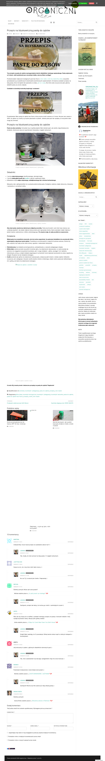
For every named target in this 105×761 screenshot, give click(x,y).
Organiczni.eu (86, 130)
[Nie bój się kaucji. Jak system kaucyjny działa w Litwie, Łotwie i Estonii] (63, 415)
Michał (16, 584)
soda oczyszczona (84, 277)
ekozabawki (82, 241)
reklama (88, 272)
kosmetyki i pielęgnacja (28, 33)
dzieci (80, 236)
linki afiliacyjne (82, 253)
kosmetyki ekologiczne (29, 394)
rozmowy (94, 272)
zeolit (30, 396)
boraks (90, 223)
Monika (16, 664)
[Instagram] (54, 22)
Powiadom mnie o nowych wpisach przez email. (22, 740)
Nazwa (9, 725)
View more (60, 5)
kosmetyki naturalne (57, 394)
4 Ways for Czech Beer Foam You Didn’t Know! (41, 622)
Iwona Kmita (18, 691)
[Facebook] (51, 22)
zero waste (58, 391)
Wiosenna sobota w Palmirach (41, 700)
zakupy (89, 284)
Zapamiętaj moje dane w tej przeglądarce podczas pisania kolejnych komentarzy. (32, 732)
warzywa (81, 282)
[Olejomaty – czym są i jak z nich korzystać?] (40, 467)
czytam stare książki (84, 228)
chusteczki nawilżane (84, 226)
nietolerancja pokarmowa (90, 255)
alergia (81, 223)
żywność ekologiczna (84, 289)
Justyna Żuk (18, 562)
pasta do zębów (68, 394)
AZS (86, 223)
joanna (10, 33)
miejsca (90, 253)
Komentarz (11, 712)
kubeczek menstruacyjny (85, 250)
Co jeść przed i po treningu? (37, 593)
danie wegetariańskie (84, 233)
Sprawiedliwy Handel (84, 279)
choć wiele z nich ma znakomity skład (51, 79)
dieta (93, 233)
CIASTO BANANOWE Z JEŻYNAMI (39, 673)
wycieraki (88, 282)
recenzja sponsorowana (85, 270)
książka (93, 248)
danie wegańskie (83, 231)
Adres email (34, 725)
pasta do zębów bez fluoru (15, 396)
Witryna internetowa (60, 725)
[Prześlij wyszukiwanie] (96, 22)
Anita (15, 611)
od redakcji (82, 257)
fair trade (89, 241)
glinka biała (18, 394)
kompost (81, 243)
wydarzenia (82, 284)
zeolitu (27, 178)
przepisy (52, 391)
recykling (81, 272)
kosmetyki (22, 391)
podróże (81, 265)
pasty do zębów (44, 391)
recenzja (81, 267)
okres (88, 257)
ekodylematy (87, 236)
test (93, 279)
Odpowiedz (70, 541)
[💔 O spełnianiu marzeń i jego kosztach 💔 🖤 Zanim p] (88, 112)
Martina (16, 539)
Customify (38, 758)
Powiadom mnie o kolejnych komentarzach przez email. (24, 736)
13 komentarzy (41, 33)
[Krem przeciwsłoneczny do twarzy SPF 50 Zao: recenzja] (17, 415)
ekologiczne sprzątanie (85, 238)
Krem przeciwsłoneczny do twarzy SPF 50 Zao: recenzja (16, 423)
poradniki (87, 265)
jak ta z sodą (41, 83)
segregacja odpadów (84, 275)
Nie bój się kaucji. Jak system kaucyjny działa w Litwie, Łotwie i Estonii (63, 423)
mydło (80, 255)
